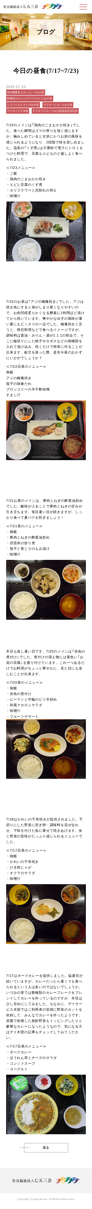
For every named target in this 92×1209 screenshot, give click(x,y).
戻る (46, 1147)
